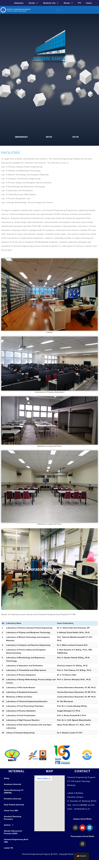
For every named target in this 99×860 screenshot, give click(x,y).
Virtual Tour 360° (11, 810)
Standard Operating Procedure (12, 817)
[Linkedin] (89, 827)
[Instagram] (75, 827)
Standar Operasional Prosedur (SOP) (13, 832)
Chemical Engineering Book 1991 (16, 840)
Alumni (67, 3)
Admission (18, 3)
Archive (7, 825)
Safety (6, 778)
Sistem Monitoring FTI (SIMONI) (13, 791)
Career (89, 3)
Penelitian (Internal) (12, 799)
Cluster (32, 3)
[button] (97, 3)
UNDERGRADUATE (21, 137)
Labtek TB (8, 848)
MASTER (49, 137)
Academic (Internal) (12, 784)
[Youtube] (82, 827)
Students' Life (49, 3)
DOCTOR (75, 137)
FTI (79, 3)
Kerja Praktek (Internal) (14, 805)
